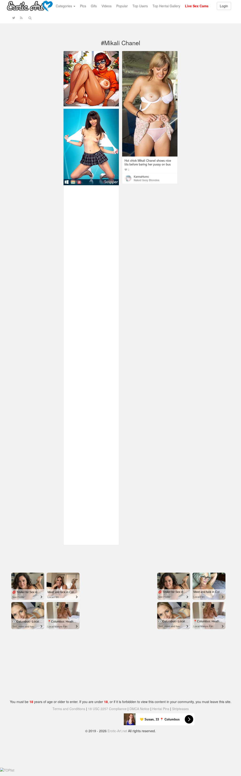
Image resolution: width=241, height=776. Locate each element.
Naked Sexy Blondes (146, 180)
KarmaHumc (141, 176)
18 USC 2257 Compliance (107, 708)
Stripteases (180, 708)
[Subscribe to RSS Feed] (21, 18)
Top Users (140, 6)
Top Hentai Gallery (166, 6)
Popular (122, 6)
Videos (106, 6)
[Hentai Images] (91, 78)
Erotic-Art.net (117, 730)
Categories (64, 6)
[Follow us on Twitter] (14, 18)
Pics (83, 6)
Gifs (94, 6)
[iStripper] (91, 146)
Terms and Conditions (68, 708)
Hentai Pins (160, 708)
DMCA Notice (139, 708)
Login (224, 6)
